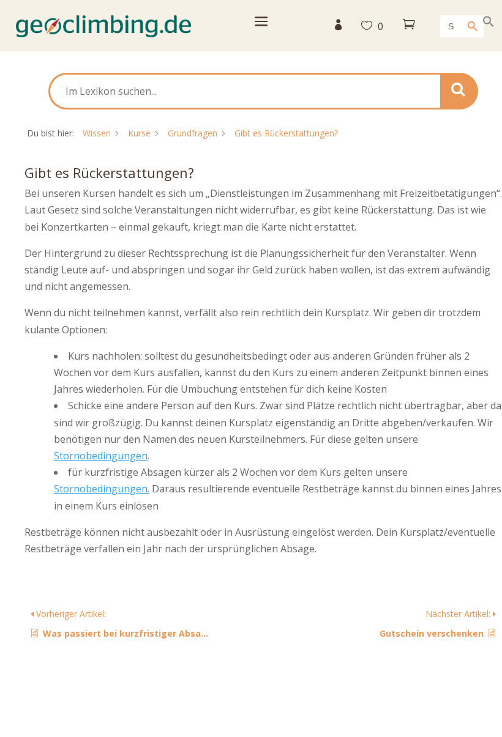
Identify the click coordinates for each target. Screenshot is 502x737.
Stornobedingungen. (101, 488)
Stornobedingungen (101, 455)
